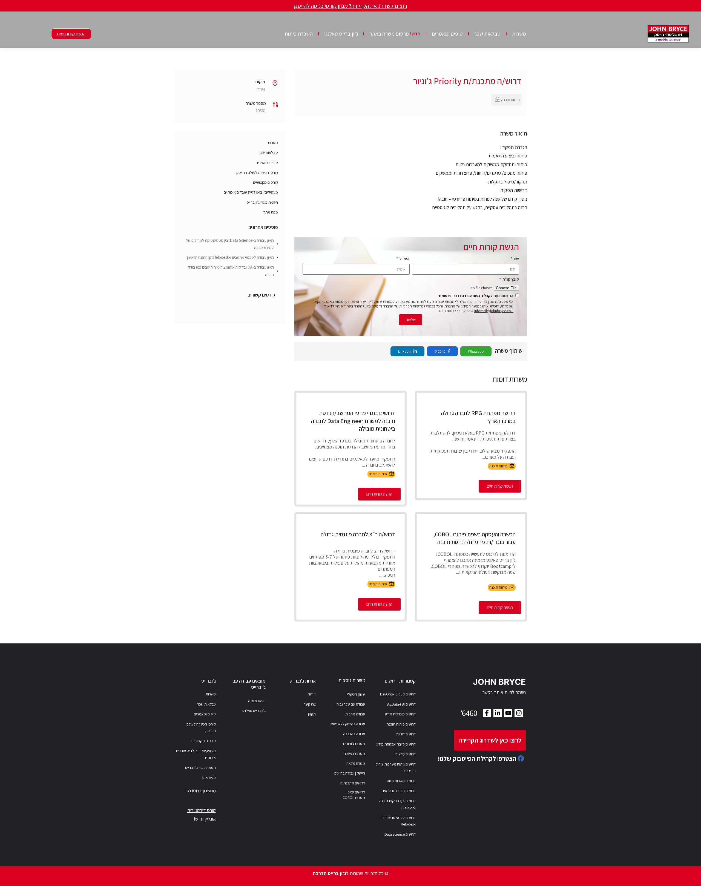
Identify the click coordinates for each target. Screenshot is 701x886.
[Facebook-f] (487, 713)
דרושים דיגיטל (406, 734)
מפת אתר (270, 212)
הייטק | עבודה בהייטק (349, 773)
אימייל (404, 258)
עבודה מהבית (355, 714)
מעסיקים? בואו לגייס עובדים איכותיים (251, 192)
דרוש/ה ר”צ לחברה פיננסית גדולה (358, 534)
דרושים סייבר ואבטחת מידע (396, 744)
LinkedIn (405, 351)
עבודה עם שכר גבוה (351, 704)
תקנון (312, 714)
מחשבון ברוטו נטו (200, 790)
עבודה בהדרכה (354, 733)
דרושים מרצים (405, 754)
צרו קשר (310, 704)
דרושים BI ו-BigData (401, 704)
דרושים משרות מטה (401, 780)
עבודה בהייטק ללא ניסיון (348, 723)
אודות (312, 694)
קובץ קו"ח (510, 279)
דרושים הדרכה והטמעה (399, 790)
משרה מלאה (355, 763)
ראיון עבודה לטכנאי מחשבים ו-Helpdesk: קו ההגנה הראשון (230, 257)
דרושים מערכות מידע (400, 714)
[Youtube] (508, 713)
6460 (468, 712)
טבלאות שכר (487, 33)
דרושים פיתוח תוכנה (401, 724)
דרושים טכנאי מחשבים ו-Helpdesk (398, 821)
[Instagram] (519, 713)
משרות (519, 33)
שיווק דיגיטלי (356, 694)
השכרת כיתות (299, 33)
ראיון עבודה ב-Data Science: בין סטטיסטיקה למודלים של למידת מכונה (230, 244)
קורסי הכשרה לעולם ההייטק (257, 172)
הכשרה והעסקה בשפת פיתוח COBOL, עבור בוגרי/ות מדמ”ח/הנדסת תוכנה (474, 538)
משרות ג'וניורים (354, 743)
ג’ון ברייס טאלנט (341, 33)
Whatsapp (476, 351)
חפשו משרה (257, 700)
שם (516, 258)
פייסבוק (440, 351)
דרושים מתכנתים (352, 783)
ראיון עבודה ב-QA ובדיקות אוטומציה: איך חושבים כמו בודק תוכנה (231, 270)
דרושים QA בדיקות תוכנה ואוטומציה (397, 804)
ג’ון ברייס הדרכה (329, 873)
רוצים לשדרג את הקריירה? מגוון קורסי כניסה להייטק (350, 6)
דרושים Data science (400, 834)
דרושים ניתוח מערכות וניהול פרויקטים (396, 767)
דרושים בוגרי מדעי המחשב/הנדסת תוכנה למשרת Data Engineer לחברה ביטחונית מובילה (353, 420)
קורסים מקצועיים (265, 182)
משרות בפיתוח (354, 753)
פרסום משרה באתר (394, 33)
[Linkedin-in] (497, 713)
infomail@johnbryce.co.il (493, 310)
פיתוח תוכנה (510, 99)
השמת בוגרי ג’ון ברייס (262, 202)
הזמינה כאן (374, 306)
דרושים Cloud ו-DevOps (398, 694)
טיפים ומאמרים (447, 33)
